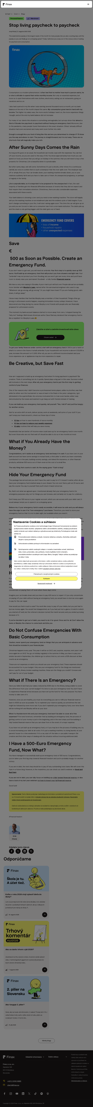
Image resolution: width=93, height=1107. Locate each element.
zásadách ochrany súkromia (51, 568)
